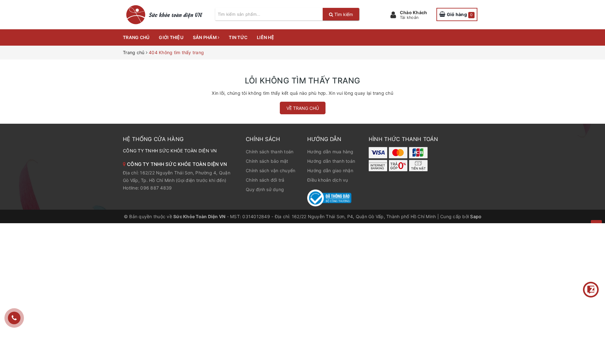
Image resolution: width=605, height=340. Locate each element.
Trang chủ (136, 37)
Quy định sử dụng (265, 189)
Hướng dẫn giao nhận (330, 170)
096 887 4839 (156, 187)
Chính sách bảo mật (267, 161)
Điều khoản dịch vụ (327, 180)
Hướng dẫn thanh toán (331, 161)
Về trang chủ (302, 108)
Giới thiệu (171, 37)
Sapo (475, 216)
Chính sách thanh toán (269, 151)
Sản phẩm (205, 37)
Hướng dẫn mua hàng (330, 151)
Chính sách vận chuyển (270, 170)
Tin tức (238, 37)
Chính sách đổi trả (265, 180)
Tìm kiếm (343, 14)
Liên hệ (265, 37)
